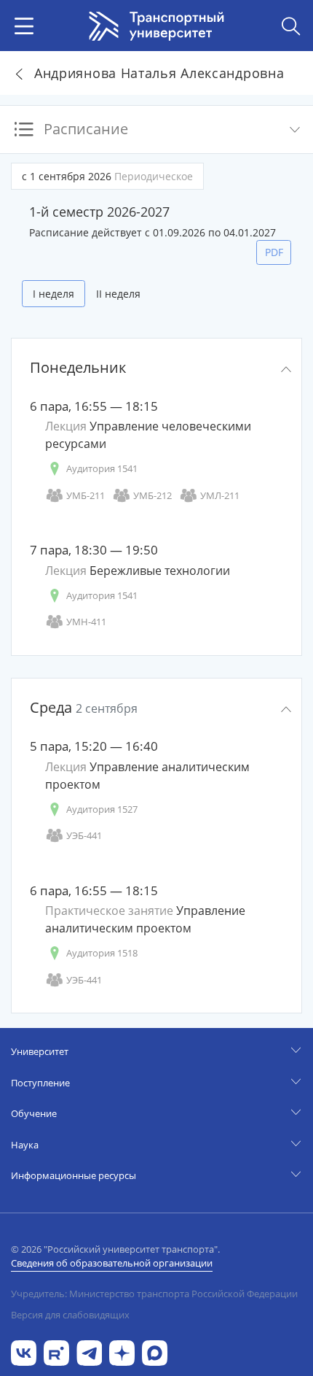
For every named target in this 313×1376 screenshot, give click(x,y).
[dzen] (122, 1351)
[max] (154, 1351)
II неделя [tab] (118, 294)
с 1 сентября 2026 (107, 176)
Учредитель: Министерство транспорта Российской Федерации (154, 1293)
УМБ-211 (85, 495)
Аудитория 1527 (102, 809)
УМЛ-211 (219, 495)
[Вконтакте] (23, 1351)
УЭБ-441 (84, 835)
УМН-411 (86, 621)
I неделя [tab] (53, 294)
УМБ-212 (152, 495)
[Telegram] (89, 1351)
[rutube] (56, 1351)
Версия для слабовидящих (70, 1314)
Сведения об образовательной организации (112, 1262)
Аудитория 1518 (102, 952)
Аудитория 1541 (102, 468)
